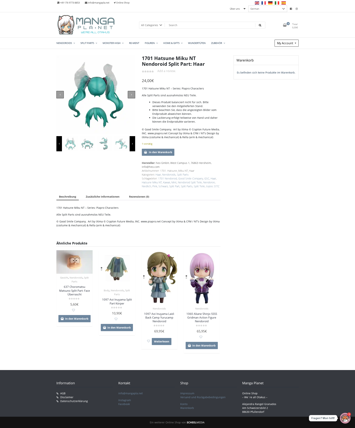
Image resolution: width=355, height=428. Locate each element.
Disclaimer (66, 397)
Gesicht (64, 277)
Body (106, 290)
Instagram (124, 400)
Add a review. (166, 71)
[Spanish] (283, 3)
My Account (285, 43)
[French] (264, 3)
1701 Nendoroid (167, 178)
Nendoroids (169, 174)
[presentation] (60, 94)
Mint (174, 182)
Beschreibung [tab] (67, 196)
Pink (154, 186)
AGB (62, 393)
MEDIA (195, 422)
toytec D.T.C (212, 186)
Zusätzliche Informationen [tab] (102, 196)
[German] (270, 3)
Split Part (174, 186)
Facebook (124, 404)
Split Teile (199, 186)
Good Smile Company (190, 178)
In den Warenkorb (160, 152)
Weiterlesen (161, 341)
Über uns (235, 8)
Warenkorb (187, 408)
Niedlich (146, 186)
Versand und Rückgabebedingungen (203, 397)
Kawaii (166, 182)
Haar (158, 174)
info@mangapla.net (130, 393)
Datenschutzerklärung (74, 401)
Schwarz (163, 186)
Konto (183, 404)
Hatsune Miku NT (152, 182)
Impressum (187, 393)
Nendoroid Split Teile (190, 182)
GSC (206, 178)
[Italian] (277, 3)
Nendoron (209, 182)
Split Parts (183, 174)
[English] (257, 3)
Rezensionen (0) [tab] (139, 196)
